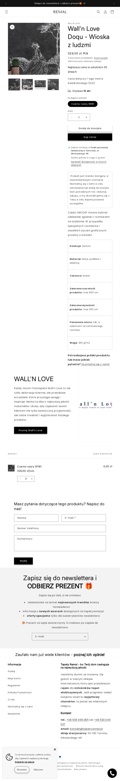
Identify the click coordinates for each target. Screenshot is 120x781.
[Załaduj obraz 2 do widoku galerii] (27, 84)
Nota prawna (80, 769)
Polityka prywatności (63, 766)
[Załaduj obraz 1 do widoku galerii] (14, 84)
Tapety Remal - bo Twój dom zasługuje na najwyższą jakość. (58, 763)
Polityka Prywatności (20, 692)
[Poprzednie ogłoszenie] (6, 3)
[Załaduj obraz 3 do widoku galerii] (40, 84)
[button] (6, 11)
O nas (11, 699)
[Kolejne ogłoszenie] (113, 3)
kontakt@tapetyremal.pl (86, 729)
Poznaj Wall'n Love (30, 430)
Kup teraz (90, 137)
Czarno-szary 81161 (82, 104)
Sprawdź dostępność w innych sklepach (88, 163)
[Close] (54, 749)
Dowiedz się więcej (24, 762)
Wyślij (23, 560)
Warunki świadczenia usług (89, 766)
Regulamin (14, 685)
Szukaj (11, 671)
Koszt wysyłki (101, 58)
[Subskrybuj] (84, 636)
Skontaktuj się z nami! (95, 364)
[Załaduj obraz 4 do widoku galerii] (53, 84)
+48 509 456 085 (78, 720)
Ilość (70, 111)
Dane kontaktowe (62, 769)
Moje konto (14, 678)
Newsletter (14, 713)
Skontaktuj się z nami (20, 706)
